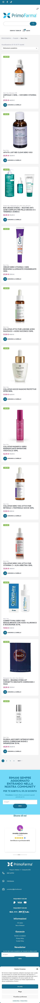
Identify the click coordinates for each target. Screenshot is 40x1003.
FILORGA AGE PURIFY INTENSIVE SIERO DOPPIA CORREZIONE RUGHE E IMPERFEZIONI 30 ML (18, 741)
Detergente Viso (14, 205)
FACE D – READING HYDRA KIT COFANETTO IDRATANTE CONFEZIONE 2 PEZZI (18, 682)
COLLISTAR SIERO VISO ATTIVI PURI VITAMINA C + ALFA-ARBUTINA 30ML (17, 564)
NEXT (19, 760)
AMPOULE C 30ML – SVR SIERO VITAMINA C (19, 96)
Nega (20, 991)
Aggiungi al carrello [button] (14, 105)
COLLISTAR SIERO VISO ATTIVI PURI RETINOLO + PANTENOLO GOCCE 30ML (18, 507)
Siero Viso (6, 93)
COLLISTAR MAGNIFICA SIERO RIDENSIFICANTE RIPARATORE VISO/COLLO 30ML (15, 449)
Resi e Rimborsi (20, 925)
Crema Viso (6, 205)
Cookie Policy (16, 1000)
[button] (37, 969)
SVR (16, 93)
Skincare (11, 93)
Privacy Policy (23, 1000)
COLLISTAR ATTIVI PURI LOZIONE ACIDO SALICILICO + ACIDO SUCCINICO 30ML (19, 330)
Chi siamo (20, 923)
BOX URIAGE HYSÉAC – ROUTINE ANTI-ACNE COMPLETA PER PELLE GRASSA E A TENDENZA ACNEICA (19, 210)
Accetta (20, 986)
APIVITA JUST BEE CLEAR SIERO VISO (17, 152)
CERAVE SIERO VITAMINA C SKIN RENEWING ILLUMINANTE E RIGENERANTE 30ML (19, 269)
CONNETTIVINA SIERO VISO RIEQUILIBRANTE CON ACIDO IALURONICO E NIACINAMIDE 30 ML (20, 623)
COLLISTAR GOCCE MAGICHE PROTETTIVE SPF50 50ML (19, 390)
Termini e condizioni (20, 936)
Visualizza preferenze (20, 997)
